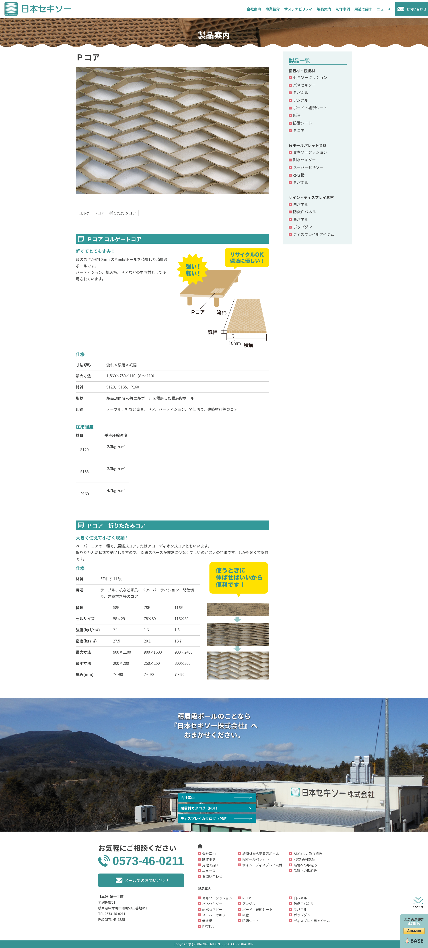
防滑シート (302, 123)
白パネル (300, 204)
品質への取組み (305, 870)
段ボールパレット (255, 859)
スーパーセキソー (308, 167)
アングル (300, 100)
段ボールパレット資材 (308, 145)
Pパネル (208, 926)
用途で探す (363, 9)
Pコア (246, 898)
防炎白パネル (304, 211)
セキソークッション (310, 77)
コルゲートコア (91, 213)
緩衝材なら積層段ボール (260, 853)
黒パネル (300, 219)
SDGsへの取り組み (308, 853)
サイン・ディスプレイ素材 (311, 197)
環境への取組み (305, 865)
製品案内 (324, 9)
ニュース (384, 9)
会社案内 (254, 9)
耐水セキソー (304, 159)
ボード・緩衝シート (310, 107)
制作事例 (343, 9)
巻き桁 (299, 175)
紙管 (297, 115)
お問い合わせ (416, 9)
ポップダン (302, 226)
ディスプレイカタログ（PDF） (205, 818)
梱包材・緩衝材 (302, 70)
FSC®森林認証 (304, 859)
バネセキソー (304, 85)
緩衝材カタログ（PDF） (200, 808)
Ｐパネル (300, 92)
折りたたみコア (122, 213)
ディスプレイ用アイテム (313, 234)
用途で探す (210, 865)
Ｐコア (299, 130)
